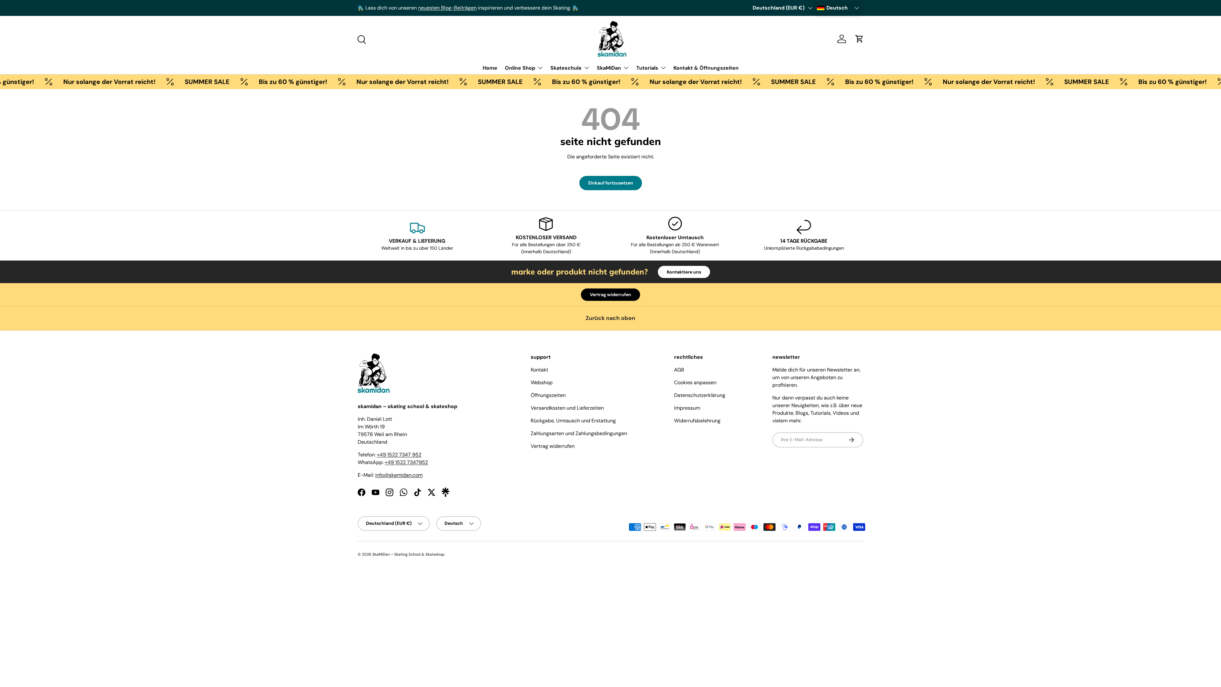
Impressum (687, 408)
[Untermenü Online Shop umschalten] (540, 68)
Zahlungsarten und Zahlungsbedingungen (579, 433)
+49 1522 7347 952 (399, 454)
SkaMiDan (609, 68)
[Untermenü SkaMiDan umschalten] (626, 68)
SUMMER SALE (191, 82)
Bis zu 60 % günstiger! (277, 82)
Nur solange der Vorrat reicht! (93, 82)
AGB (679, 369)
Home (490, 68)
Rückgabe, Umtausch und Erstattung (573, 420)
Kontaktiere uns (684, 272)
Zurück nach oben (610, 318)
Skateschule (566, 68)
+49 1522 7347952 (406, 462)
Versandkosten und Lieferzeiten (567, 408)
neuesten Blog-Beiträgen (447, 7)
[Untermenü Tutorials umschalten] (663, 68)
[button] (859, 39)
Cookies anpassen (695, 382)
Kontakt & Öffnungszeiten (706, 68)
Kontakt (539, 369)
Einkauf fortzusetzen (610, 183)
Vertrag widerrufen (610, 294)
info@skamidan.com (399, 475)
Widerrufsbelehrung (697, 420)
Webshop (542, 382)
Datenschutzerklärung (699, 395)
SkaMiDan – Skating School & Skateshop (408, 554)
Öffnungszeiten (548, 395)
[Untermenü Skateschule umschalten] (586, 68)
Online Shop (520, 68)
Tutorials (647, 68)
